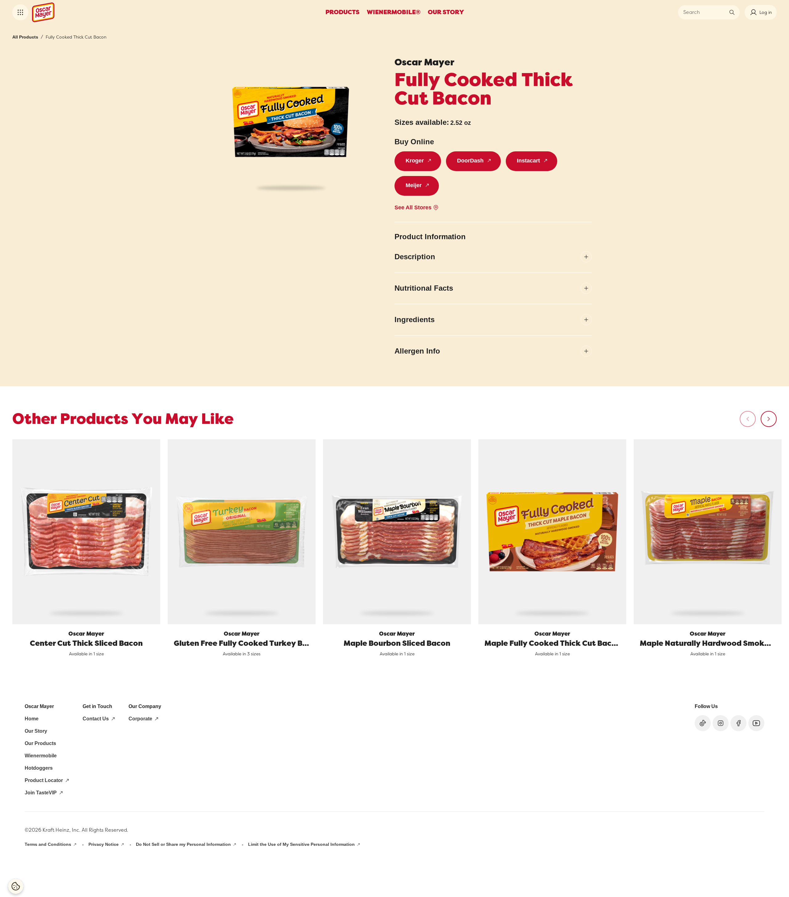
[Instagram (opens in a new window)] (721, 723)
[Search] (732, 12)
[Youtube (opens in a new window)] (756, 723)
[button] (20, 12)
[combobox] (704, 12)
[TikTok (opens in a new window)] (703, 723)
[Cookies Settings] (15, 886)
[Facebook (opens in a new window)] (738, 723)
